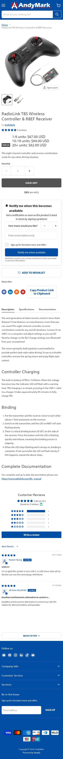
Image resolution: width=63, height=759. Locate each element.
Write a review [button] (31, 534)
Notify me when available (31, 252)
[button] (9, 130)
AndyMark (10, 124)
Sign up (50, 710)
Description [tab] (8, 309)
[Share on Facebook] (4, 292)
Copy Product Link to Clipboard (42, 291)
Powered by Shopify (31, 752)
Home (5, 24)
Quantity (6, 163)
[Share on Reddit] (16, 292)
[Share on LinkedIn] (10, 292)
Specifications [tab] (26, 309)
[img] (9, 555)
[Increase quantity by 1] (29, 170)
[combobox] (27, 14)
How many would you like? (23, 225)
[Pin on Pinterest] (23, 292)
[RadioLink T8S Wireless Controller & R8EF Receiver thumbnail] (7, 100)
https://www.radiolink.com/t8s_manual (21, 478)
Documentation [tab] (47, 309)
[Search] (57, 14)
